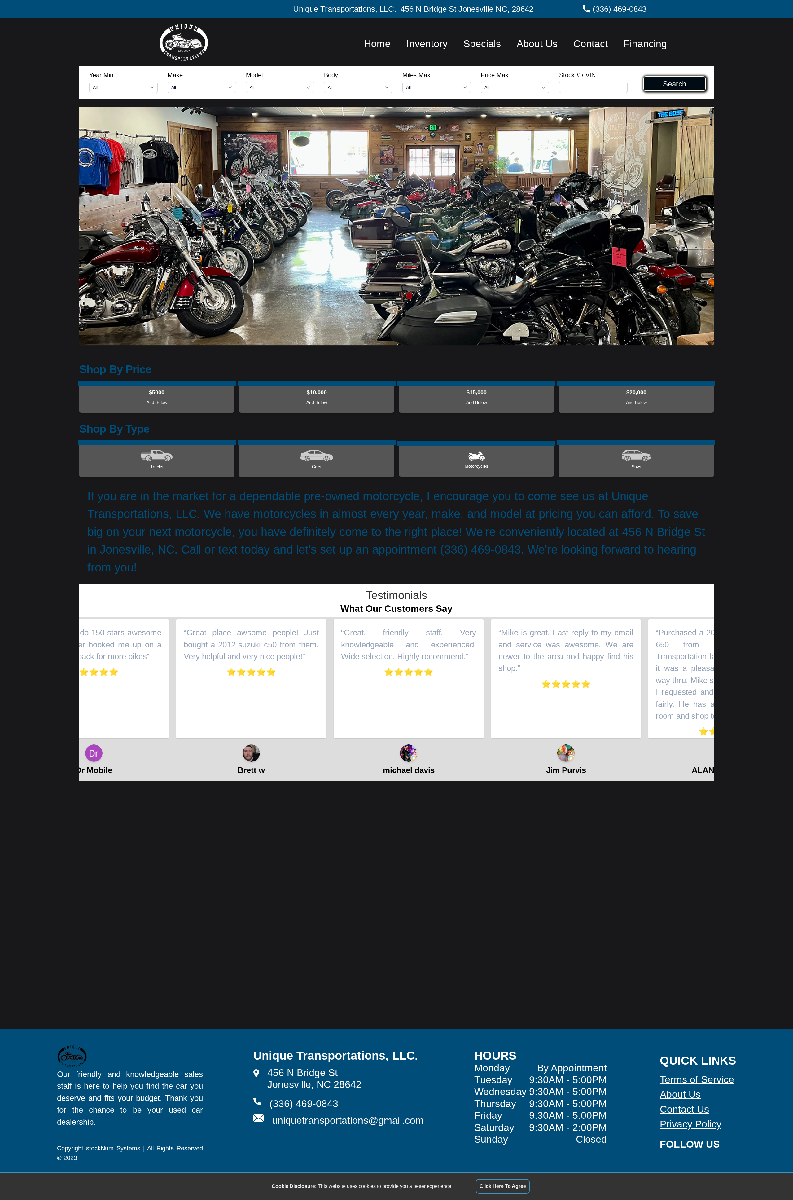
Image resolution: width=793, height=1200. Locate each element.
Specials (482, 43)
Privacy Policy (690, 1124)
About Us (537, 43)
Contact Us (684, 1109)
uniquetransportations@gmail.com (348, 1120)
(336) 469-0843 (619, 9)
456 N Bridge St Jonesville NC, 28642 (467, 9)
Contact (590, 43)
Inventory (427, 43)
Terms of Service (697, 1079)
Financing (645, 43)
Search (674, 83)
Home (377, 43)
